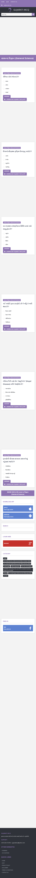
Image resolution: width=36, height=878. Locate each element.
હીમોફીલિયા (8, 399)
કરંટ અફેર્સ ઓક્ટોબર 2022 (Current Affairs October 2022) (17, 561)
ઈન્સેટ (7, 159)
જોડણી (5, 573)
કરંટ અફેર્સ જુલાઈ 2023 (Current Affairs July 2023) (20, 573)
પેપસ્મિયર (8, 322)
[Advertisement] (18, 36)
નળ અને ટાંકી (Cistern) (27, 566)
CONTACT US (14, 2)
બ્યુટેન (7, 233)
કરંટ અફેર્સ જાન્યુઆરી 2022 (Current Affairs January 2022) (17, 563)
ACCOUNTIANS (5, 853)
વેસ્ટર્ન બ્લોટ (8, 314)
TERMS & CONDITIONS (7, 870)
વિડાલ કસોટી (8, 311)
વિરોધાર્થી (5, 575)
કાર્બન (7, 156)
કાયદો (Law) (6, 566)
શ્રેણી (5, 558)
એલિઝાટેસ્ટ (8, 318)
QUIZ (7, 2)
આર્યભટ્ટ (7, 167)
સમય (7, 81)
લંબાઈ (7, 92)
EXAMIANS (4, 850)
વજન (7, 85)
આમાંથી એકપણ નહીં (10, 473)
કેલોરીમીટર (8, 466)
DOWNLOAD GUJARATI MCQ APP (16, 99)
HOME (2, 2)
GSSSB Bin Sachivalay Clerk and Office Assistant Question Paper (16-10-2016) (17, 569)
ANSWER (6, 96)
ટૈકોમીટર (8, 477)
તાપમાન (7, 88)
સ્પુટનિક (7, 163)
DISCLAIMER (5, 867)
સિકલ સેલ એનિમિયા (10, 392)
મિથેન (7, 241)
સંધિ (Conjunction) (15, 566)
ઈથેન (7, 244)
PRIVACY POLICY (6, 865)
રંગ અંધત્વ (8, 396)
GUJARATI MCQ (21, 9)
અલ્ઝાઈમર (8, 388)
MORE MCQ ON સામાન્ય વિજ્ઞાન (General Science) (17, 493)
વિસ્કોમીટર (8, 470)
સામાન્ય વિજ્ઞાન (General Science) (12, 73)
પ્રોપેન (7, 237)
